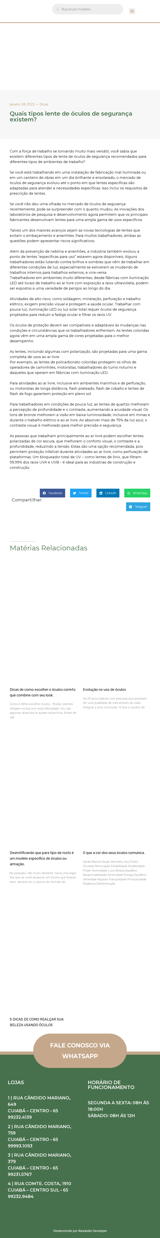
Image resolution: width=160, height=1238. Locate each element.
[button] (132, 11)
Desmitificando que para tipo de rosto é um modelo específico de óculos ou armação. (42, 858)
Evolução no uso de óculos (104, 689)
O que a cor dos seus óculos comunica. (114, 853)
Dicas (43, 104)
